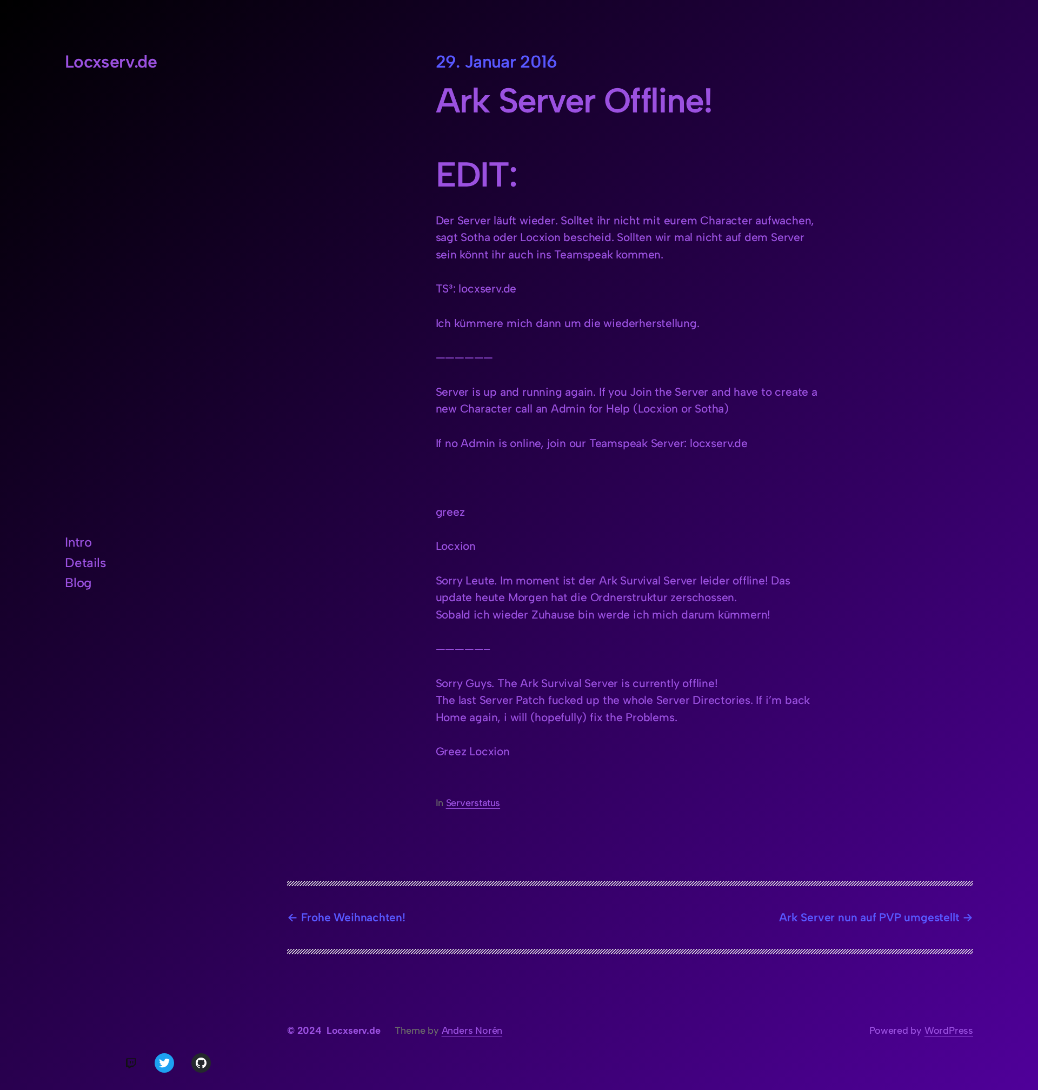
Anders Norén (472, 1030)
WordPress (948, 1030)
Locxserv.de (111, 61)
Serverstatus (473, 803)
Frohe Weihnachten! (353, 917)
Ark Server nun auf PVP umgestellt (869, 917)
